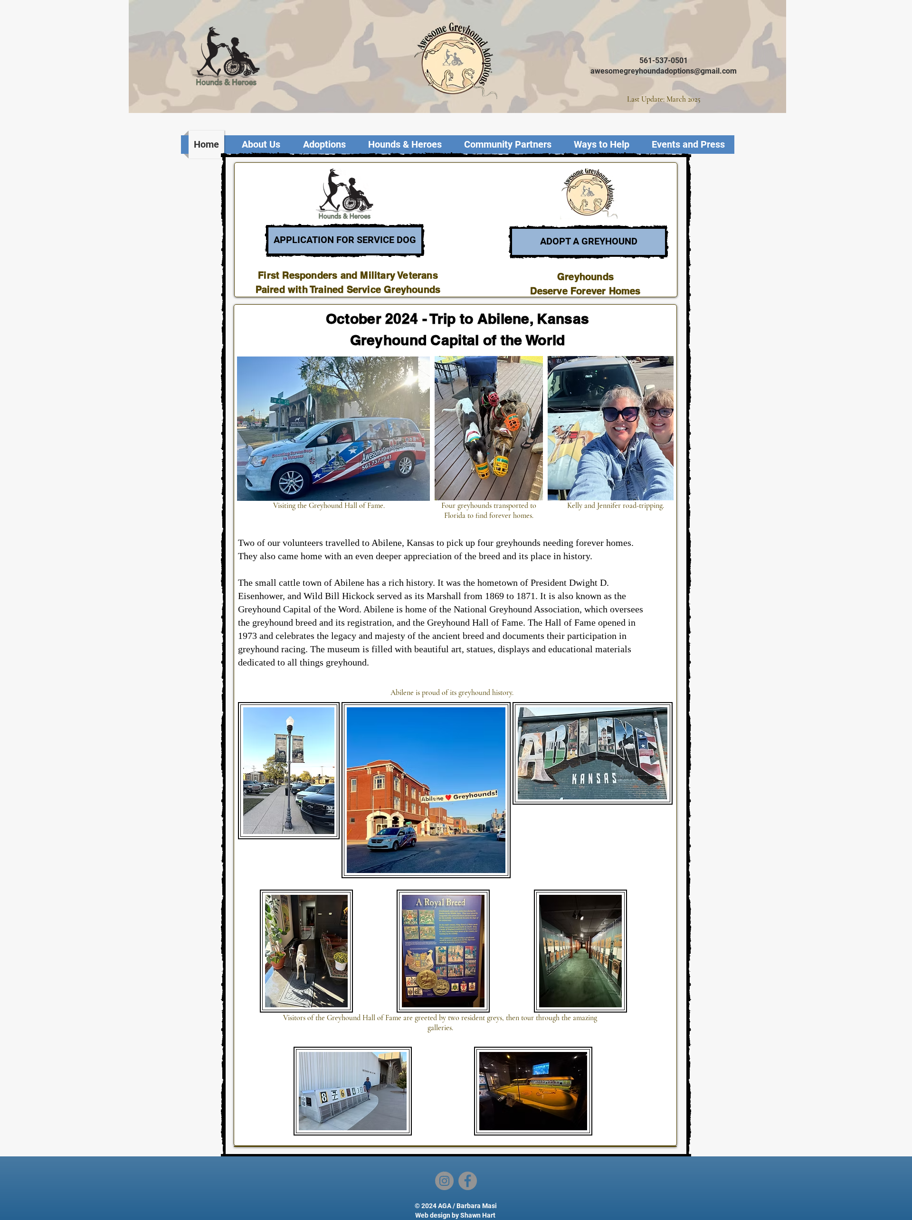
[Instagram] (444, 1181)
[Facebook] (467, 1181)
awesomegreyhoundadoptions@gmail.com (663, 70)
